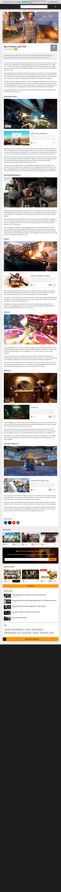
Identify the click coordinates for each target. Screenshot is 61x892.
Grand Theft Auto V (26, 632)
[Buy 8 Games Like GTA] (14, 522)
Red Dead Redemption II (11, 632)
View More (30, 585)
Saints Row (35, 632)
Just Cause (27, 629)
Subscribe (52, 559)
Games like (7, 629)
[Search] (45, 6)
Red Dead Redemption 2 (17, 629)
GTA (19, 632)
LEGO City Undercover (37, 629)
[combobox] (36, 6)
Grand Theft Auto (44, 632)
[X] (9, 522)
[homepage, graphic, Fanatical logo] (10, 6)
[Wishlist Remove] (56, 479)
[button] (8, 2)
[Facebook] (5, 522)
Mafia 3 (52, 632)
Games (15, 49)
